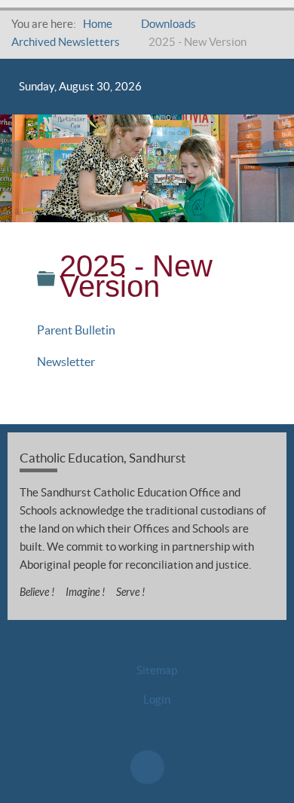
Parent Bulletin (76, 330)
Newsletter (66, 362)
